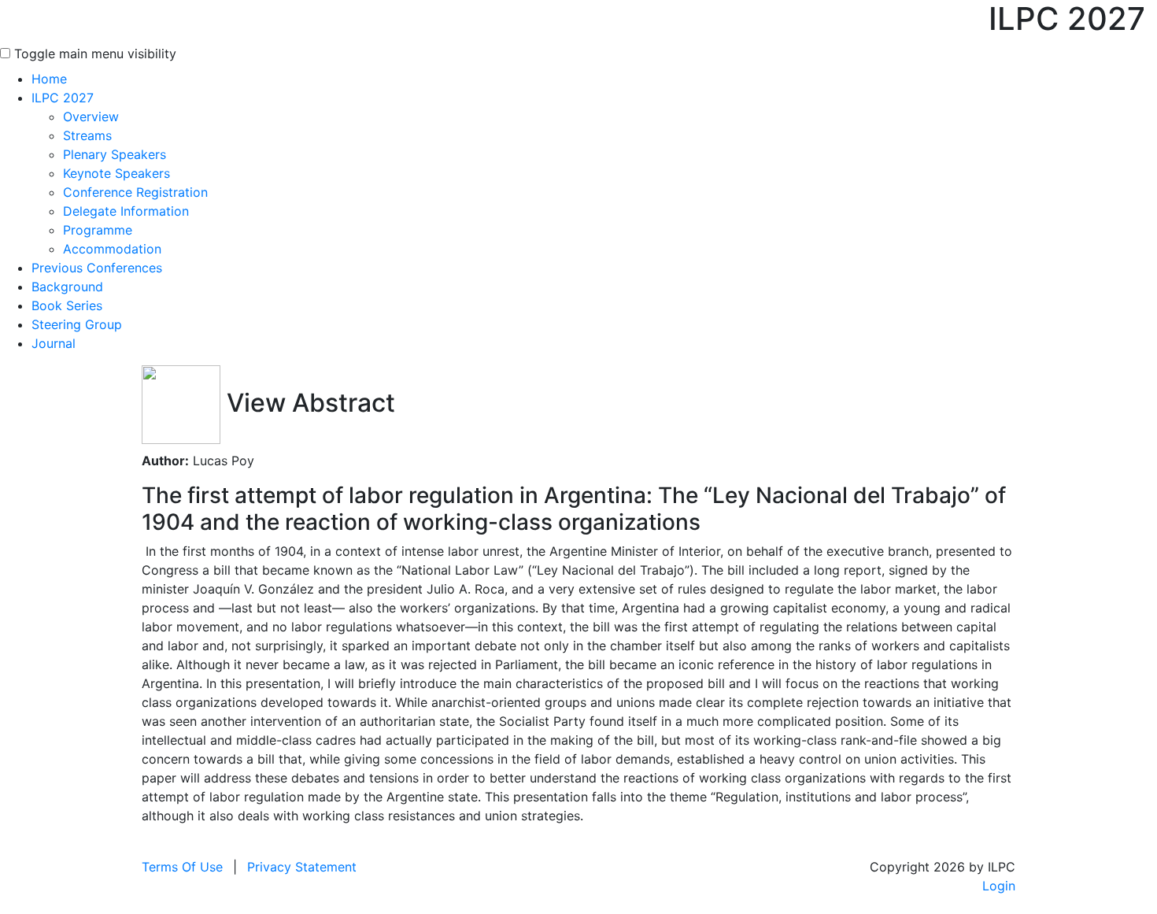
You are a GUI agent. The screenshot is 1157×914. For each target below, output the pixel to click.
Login (998, 886)
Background (67, 286)
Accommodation (112, 249)
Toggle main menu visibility (95, 53)
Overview (91, 116)
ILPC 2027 (62, 97)
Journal (53, 343)
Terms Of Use (182, 867)
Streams (87, 135)
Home (49, 79)
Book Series (66, 305)
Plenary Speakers (114, 154)
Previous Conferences (96, 268)
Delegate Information (126, 211)
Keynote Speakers (116, 173)
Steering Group (76, 324)
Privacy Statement (302, 867)
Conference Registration (135, 192)
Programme (97, 230)
